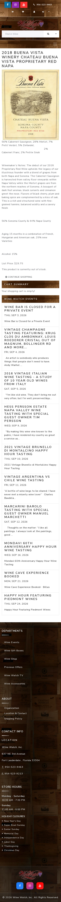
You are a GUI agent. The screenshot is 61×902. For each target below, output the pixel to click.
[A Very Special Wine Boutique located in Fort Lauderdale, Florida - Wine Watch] (30, 25)
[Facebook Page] (7, 5)
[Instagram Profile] (15, 5)
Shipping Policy (13, 718)
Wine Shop (10, 659)
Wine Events (11, 642)
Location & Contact (15, 713)
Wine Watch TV (13, 675)
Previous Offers (13, 667)
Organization (11, 708)
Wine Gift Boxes (14, 650)
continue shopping (19, 277)
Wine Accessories (14, 683)
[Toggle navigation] (55, 44)
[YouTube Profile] (23, 5)
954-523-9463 (43, 4)
